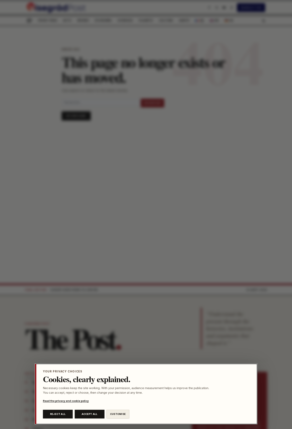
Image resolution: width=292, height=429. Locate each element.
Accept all (89, 414)
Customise (118, 414)
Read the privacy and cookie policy (66, 400)
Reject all (58, 414)
